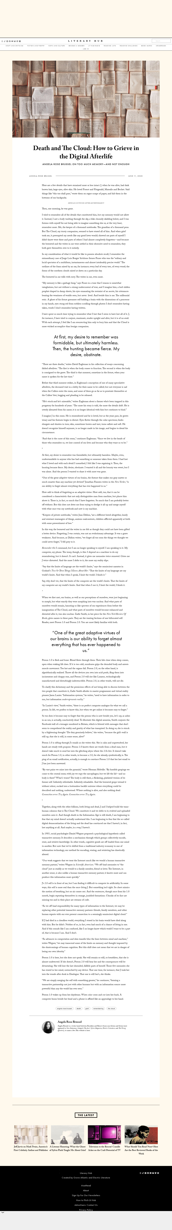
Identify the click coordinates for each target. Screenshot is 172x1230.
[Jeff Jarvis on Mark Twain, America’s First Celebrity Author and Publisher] (30, 1141)
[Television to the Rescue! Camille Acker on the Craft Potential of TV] (104, 1141)
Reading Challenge (128, 46)
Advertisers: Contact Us (86, 1205)
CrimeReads (161, 46)
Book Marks (146, 46)
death (79, 1008)
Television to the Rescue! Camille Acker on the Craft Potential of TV (104, 1149)
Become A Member (77, 46)
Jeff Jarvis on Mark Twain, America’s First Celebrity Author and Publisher (31, 1149)
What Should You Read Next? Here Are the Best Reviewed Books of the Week (141, 1150)
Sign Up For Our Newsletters (86, 1195)
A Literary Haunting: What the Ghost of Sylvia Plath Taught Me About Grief (67, 1149)
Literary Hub (86, 41)
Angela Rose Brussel (40, 176)
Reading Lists (110, 46)
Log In (86, 49)
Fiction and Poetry (36, 46)
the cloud (111, 1008)
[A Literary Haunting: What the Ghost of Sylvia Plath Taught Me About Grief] (67, 1141)
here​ (88, 1030)
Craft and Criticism (15, 46)
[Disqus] (86, 1065)
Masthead (86, 1185)
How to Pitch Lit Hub (86, 1200)
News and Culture (56, 46)
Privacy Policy (86, 1209)
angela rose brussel (64, 1008)
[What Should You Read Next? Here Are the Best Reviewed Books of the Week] (141, 1141)
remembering (98, 1008)
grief (87, 1008)
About (86, 1190)
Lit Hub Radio (94, 46)
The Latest (86, 1115)
